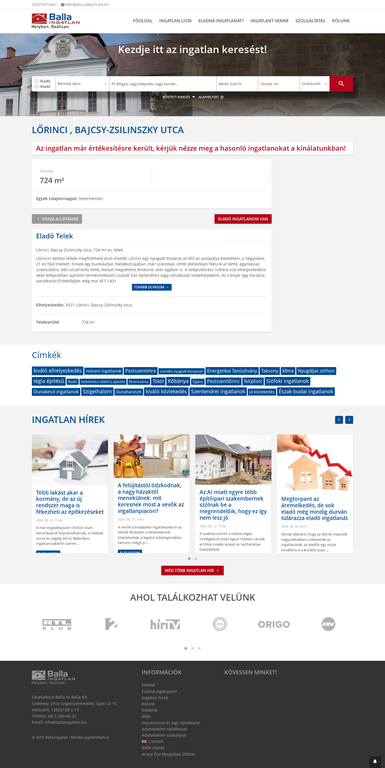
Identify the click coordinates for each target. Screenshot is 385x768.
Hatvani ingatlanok (103, 371)
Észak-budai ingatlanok (306, 391)
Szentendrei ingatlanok (218, 391)
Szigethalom (97, 391)
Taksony (269, 371)
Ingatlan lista (175, 20)
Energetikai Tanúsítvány (232, 371)
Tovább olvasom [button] (149, 287)
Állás (146, 716)
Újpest (198, 381)
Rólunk (341, 20)
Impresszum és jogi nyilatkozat (171, 722)
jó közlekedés (262, 391)
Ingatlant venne (270, 20)
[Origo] (274, 624)
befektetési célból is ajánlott (103, 381)
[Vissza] (339, 420)
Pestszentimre (140, 371)
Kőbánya (178, 381)
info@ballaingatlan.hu (85, 4)
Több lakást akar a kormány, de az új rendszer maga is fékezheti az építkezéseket (70, 502)
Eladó (45, 81)
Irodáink (149, 710)
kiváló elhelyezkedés (58, 370)
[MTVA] (220, 624)
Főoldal (142, 20)
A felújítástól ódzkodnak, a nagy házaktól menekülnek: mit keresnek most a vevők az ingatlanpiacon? (151, 498)
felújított (253, 381)
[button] (375, 762)
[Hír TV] (166, 624)
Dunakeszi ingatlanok (56, 392)
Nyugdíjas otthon (316, 371)
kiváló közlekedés (166, 391)
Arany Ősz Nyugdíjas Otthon (168, 754)
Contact (155, 741)
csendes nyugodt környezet (181, 371)
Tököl (158, 381)
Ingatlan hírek (68, 419)
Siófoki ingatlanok (287, 381)
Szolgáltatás (310, 20)
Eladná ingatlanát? (221, 20)
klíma (288, 371)
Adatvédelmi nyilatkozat (164, 729)
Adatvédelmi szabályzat (164, 735)
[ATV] (328, 624)
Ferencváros (139, 381)
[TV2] (111, 624)
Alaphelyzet (209, 97)
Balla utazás (153, 747)
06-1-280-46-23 (62, 716)
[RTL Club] (57, 624)
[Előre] (349, 420)
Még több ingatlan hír (190, 570)
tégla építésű (49, 381)
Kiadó (45, 86)
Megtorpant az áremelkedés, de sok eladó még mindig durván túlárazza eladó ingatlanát (314, 508)
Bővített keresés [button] (177, 97)
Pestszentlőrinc (223, 381)
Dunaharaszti (128, 391)
